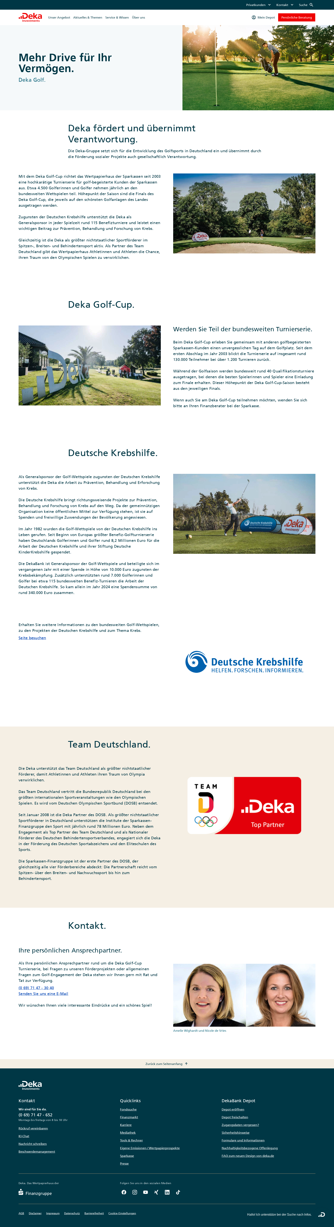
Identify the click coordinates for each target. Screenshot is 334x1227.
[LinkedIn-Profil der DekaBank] (167, 1192)
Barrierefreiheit (94, 1213)
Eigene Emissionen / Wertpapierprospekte (150, 1148)
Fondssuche (128, 1109)
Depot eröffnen (233, 1109)
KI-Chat (24, 1136)
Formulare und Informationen (243, 1140)
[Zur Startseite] (30, 17)
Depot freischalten (235, 1117)
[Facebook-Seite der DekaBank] (124, 1192)
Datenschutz (72, 1213)
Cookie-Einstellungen (122, 1213)
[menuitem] (259, 5)
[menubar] (280, 5)
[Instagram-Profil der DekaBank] (135, 1192)
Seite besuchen (32, 638)
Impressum (53, 1213)
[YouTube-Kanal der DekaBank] (145, 1192)
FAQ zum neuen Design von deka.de (248, 1156)
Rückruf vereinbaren (33, 1128)
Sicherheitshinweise (236, 1132)
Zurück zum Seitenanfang (167, 1063)
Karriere (126, 1125)
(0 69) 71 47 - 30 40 (36, 988)
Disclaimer (35, 1213)
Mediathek (128, 1132)
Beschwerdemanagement (37, 1151)
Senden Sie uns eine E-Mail (43, 993)
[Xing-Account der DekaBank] (156, 1192)
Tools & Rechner (131, 1140)
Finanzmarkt (129, 1117)
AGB (21, 1213)
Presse (124, 1163)
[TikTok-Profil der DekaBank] (178, 1192)
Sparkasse (127, 1156)
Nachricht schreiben (33, 1144)
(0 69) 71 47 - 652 (36, 1114)
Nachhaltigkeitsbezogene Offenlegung (250, 1148)
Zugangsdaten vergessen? (240, 1125)
